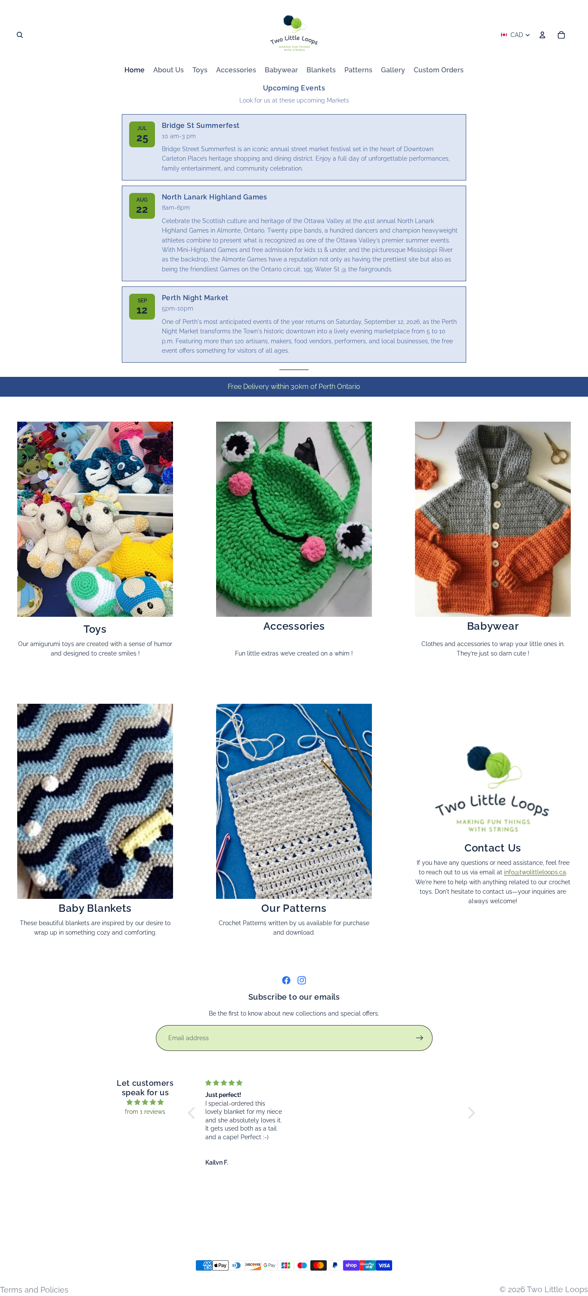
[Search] (19, 34)
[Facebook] (286, 980)
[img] (145, 1102)
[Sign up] (420, 1038)
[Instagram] (302, 980)
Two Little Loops (557, 1289)
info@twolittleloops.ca (535, 872)
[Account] (542, 34)
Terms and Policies (34, 1289)
